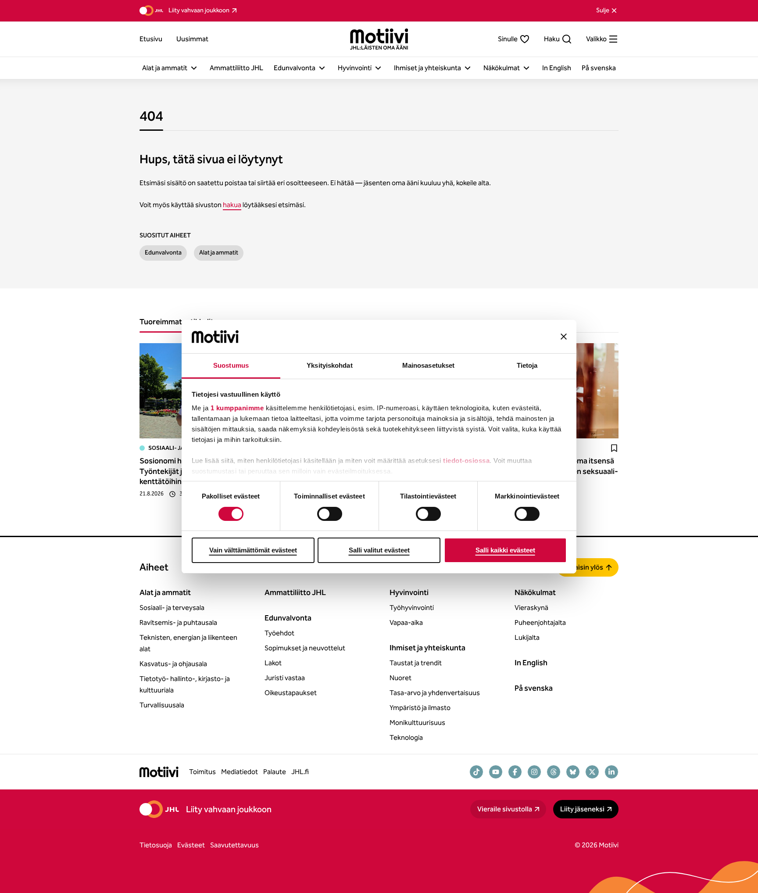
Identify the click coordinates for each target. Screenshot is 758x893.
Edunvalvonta (163, 252)
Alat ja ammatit (218, 252)
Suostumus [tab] (231, 365)
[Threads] (554, 772)
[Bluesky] (573, 772)
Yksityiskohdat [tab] (329, 365)
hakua (232, 205)
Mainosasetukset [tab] (428, 365)
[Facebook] (515, 772)
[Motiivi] (379, 39)
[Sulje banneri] (564, 337)
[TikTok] (476, 772)
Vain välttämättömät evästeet (253, 550)
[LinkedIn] (611, 772)
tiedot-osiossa (466, 460)
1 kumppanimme (237, 408)
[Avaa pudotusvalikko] (194, 68)
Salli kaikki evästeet (505, 550)
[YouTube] (496, 772)
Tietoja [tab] (527, 365)
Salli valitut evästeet (379, 550)
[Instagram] (534, 772)
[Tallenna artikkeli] (614, 448)
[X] (592, 772)
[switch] (329, 514)
